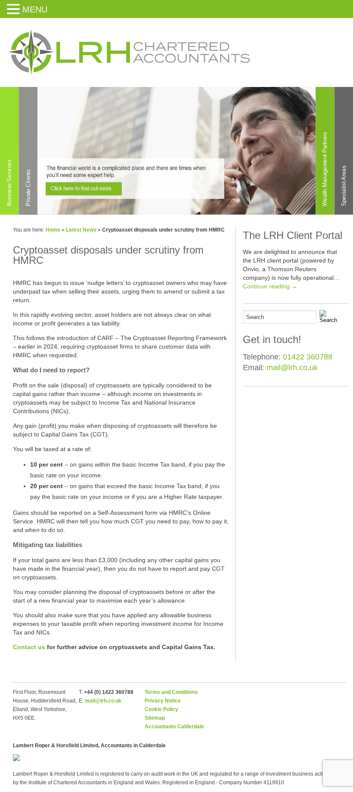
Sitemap (155, 718)
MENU (34, 9)
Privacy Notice (163, 701)
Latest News (81, 230)
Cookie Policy (161, 709)
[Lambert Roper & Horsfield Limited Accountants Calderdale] (129, 75)
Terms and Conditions (171, 692)
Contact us (29, 647)
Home (53, 230)
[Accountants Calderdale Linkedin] (330, 56)
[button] (14, 9)
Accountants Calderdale (174, 727)
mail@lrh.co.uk (292, 367)
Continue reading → (270, 286)
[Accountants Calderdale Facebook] (308, 56)
